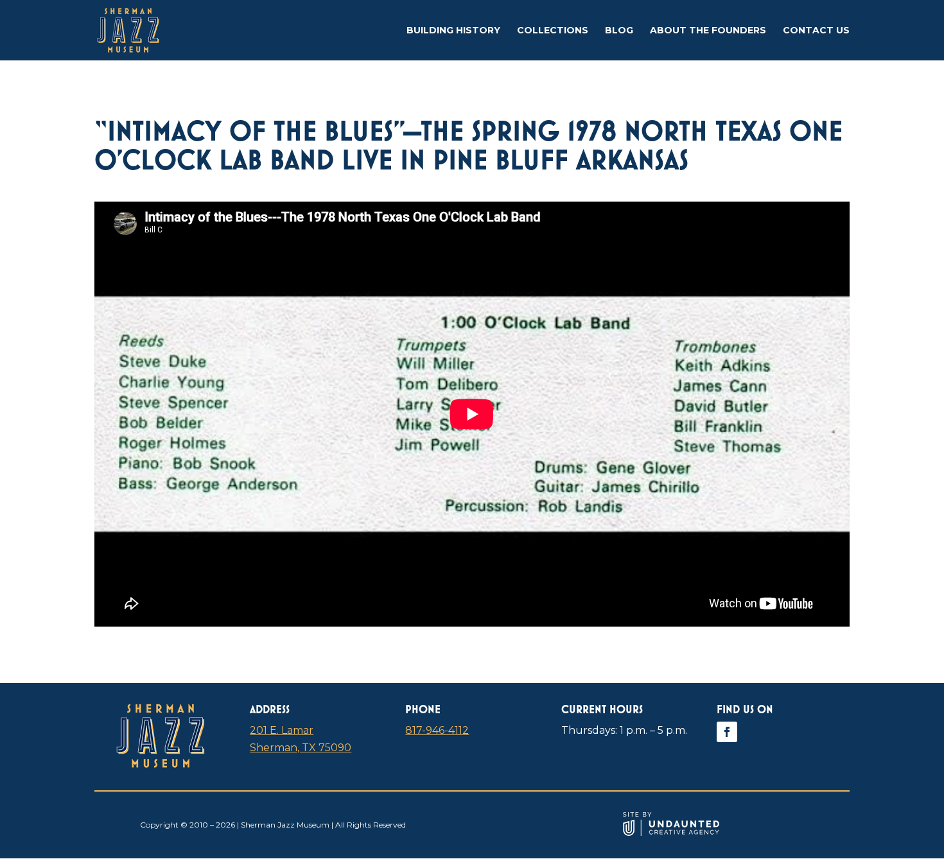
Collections (552, 31)
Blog (619, 31)
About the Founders (708, 31)
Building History (453, 31)
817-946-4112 (437, 730)
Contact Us (816, 31)
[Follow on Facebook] (727, 732)
